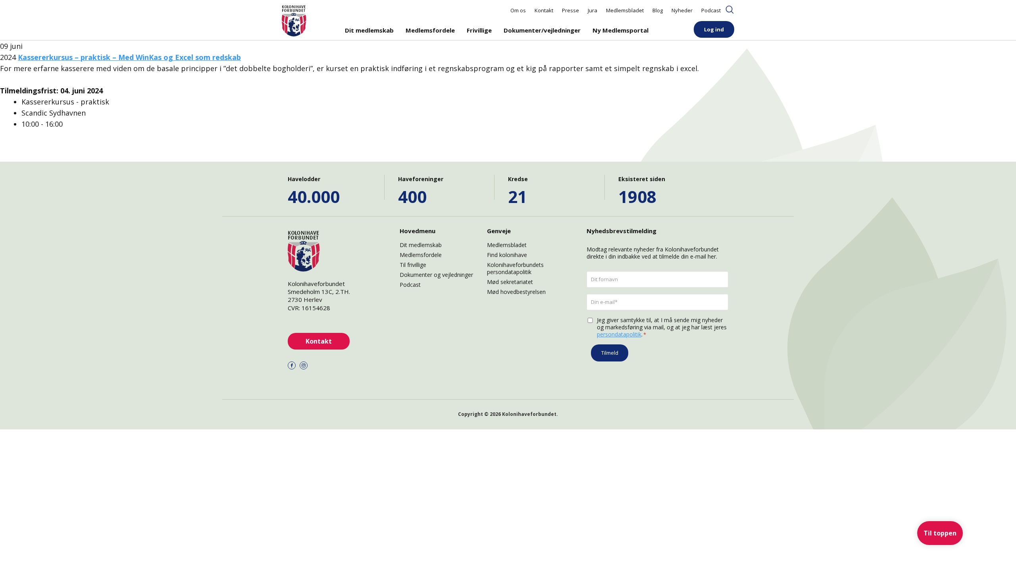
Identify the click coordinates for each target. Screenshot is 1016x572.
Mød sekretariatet (510, 282)
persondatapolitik (619, 334)
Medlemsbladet (625, 10)
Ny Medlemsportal (620, 30)
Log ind (714, 29)
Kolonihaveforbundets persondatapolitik (515, 268)
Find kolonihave (507, 255)
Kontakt (544, 10)
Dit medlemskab (369, 30)
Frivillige (479, 30)
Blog (657, 10)
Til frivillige (413, 265)
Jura (592, 10)
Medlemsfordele (430, 30)
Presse (570, 10)
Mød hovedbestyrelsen (516, 292)
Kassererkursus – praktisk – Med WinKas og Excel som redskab (129, 57)
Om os (518, 10)
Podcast (711, 10)
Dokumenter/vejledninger (542, 30)
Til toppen (940, 533)
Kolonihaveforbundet (529, 414)
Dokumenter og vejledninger (436, 274)
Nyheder (682, 10)
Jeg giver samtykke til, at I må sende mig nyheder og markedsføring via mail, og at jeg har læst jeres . (662, 327)
